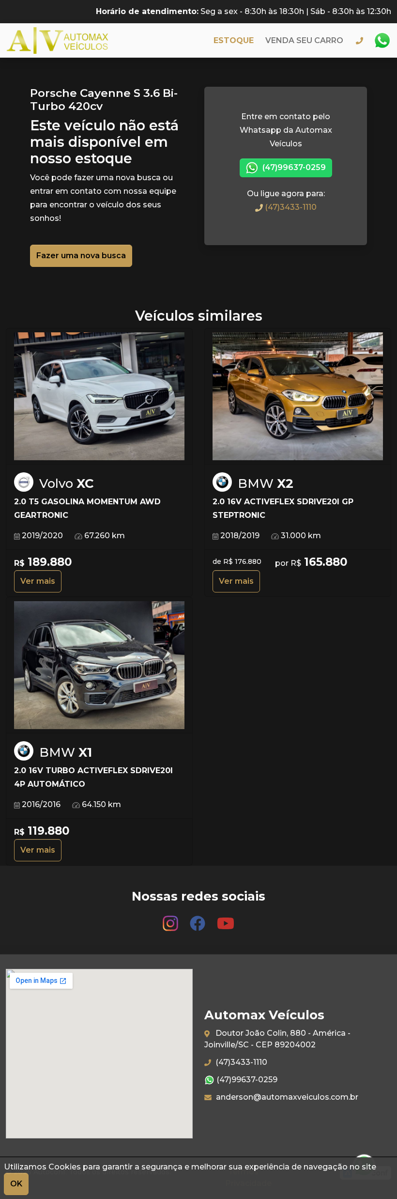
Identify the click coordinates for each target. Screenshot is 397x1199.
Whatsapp (382, 40)
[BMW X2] (298, 396)
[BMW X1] (99, 665)
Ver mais (37, 581)
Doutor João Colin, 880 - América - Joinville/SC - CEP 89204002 (277, 1038)
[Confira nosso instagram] (171, 918)
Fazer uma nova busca (81, 255)
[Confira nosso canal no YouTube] (225, 918)
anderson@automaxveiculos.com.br (286, 1097)
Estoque (234, 40)
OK (16, 1183)
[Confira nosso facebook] (198, 918)
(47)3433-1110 (290, 207)
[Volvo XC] (99, 396)
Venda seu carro (304, 40)
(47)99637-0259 (293, 167)
